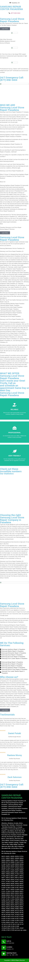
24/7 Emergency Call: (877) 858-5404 (12, 78)
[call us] (3, 942)
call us (8, 941)
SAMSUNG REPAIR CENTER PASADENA (11, 8)
